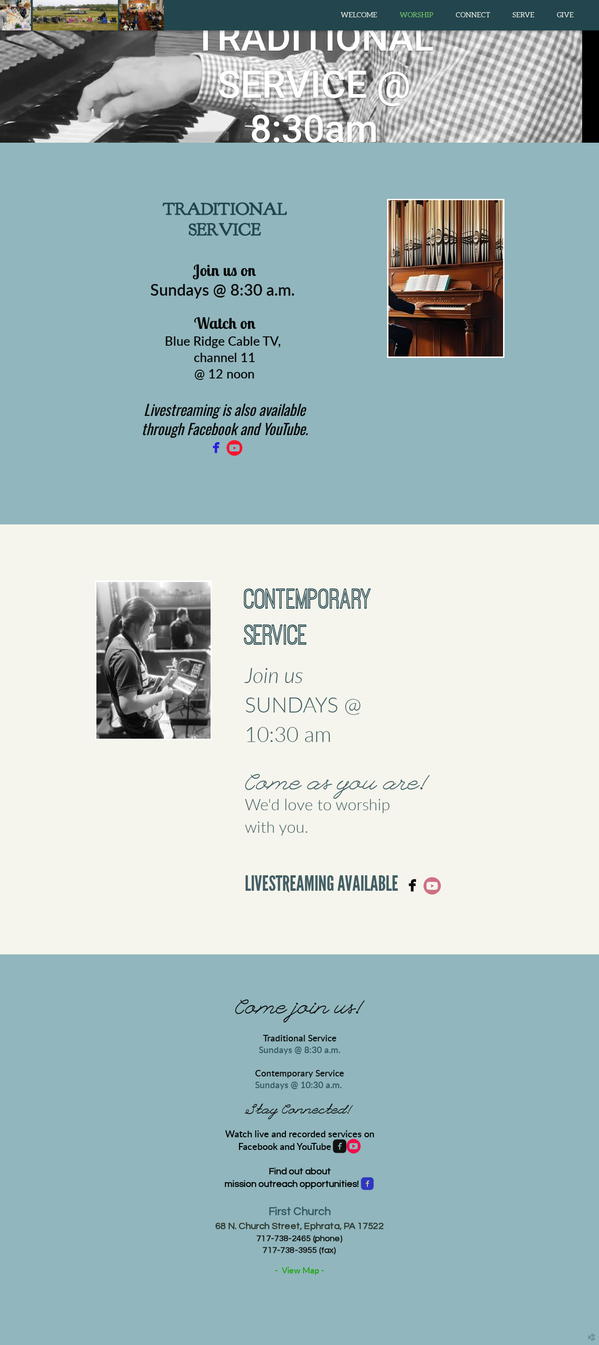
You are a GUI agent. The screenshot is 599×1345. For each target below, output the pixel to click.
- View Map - (299, 1271)
